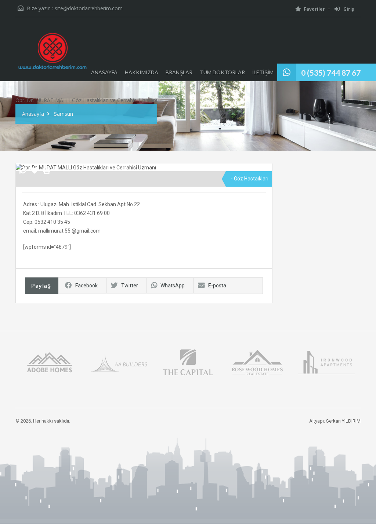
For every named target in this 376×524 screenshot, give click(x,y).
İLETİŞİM (263, 72)
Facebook (86, 285)
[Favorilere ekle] (34, 173)
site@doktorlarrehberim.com (89, 8)
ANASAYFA (104, 72)
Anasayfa (33, 113)
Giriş (348, 9)
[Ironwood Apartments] (326, 361)
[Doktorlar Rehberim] (52, 54)
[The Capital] (188, 361)
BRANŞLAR (179, 72)
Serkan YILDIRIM (343, 421)
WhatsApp (172, 285)
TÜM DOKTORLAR (222, 72)
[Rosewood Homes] (257, 361)
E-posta (217, 285)
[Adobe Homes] (49, 361)
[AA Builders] (119, 361)
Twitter (129, 285)
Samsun (63, 113)
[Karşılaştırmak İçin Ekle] (22, 171)
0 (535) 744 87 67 (331, 72)
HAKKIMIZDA (141, 72)
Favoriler (314, 9)
